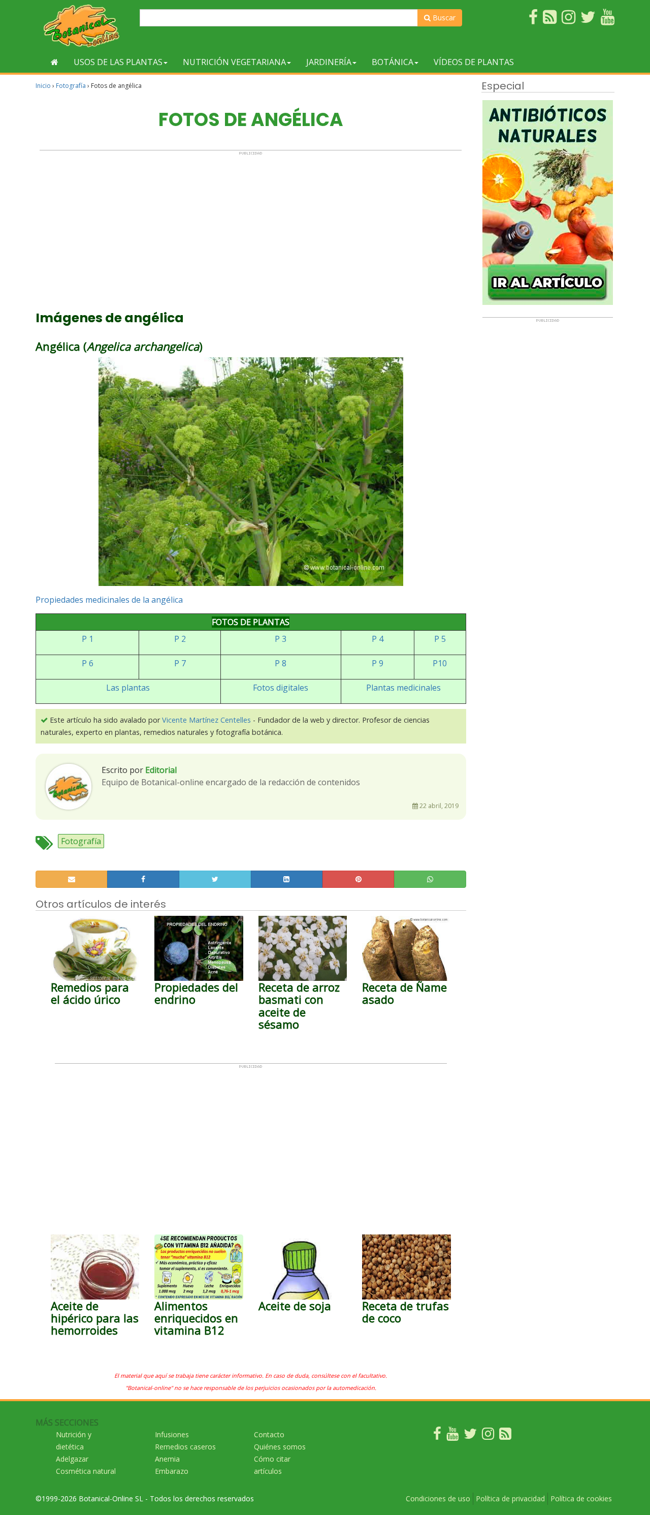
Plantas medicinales (403, 687)
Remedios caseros (185, 1446)
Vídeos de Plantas (474, 62)
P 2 (180, 638)
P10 (440, 663)
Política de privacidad (510, 1498)
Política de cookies (581, 1498)
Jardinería (328, 62)
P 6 (87, 663)
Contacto (269, 1434)
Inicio (43, 85)
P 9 (377, 663)
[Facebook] (437, 1436)
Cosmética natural (86, 1471)
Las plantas (128, 687)
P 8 (280, 663)
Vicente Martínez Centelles (206, 720)
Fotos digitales (280, 687)
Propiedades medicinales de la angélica (109, 599)
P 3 (280, 638)
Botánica (392, 62)
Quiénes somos (280, 1446)
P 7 (180, 663)
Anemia (167, 1459)
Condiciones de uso (438, 1498)
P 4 (377, 638)
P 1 (87, 638)
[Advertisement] (251, 227)
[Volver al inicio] (54, 62)
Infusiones (172, 1434)
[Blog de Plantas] (505, 1436)
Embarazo (171, 1471)
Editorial (161, 770)
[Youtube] (452, 1436)
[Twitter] (470, 1436)
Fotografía (71, 85)
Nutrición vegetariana (234, 62)
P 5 (440, 638)
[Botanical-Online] (83, 25)
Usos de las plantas (118, 62)
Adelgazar (72, 1459)
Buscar (443, 17)
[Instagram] (488, 1436)
